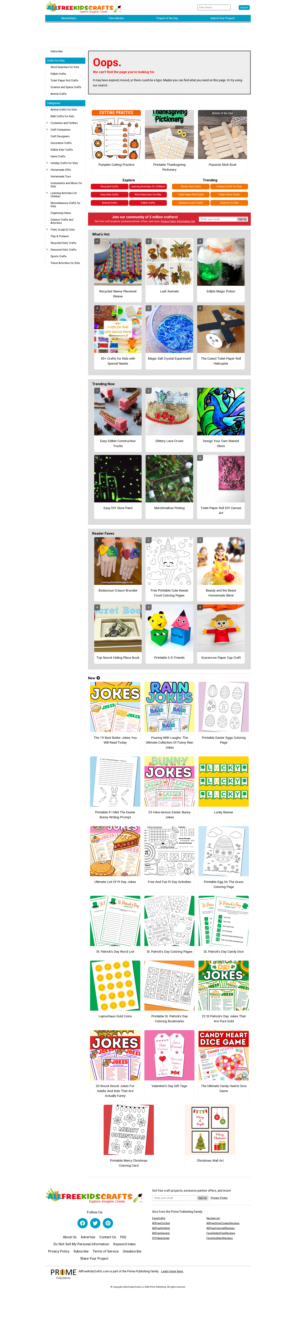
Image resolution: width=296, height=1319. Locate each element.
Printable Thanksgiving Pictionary (169, 167)
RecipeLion (213, 1218)
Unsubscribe (132, 1251)
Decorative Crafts (61, 143)
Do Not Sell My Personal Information (81, 1244)
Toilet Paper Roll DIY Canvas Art (221, 510)
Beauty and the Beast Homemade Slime (221, 592)
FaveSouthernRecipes (219, 1238)
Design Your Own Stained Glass (221, 443)
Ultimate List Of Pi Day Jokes (115, 882)
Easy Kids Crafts (110, 194)
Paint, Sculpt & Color (63, 229)
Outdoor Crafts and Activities (62, 221)
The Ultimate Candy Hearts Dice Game (223, 1088)
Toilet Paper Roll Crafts (64, 80)
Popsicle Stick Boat (222, 165)
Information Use (186, 221)
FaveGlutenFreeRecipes (220, 1233)
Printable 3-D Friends (169, 658)
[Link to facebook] (82, 1223)
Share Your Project (94, 1258)
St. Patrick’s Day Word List (115, 952)
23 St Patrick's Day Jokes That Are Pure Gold (224, 1018)
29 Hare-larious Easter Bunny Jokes (169, 814)
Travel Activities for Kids (65, 263)
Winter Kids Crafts (191, 186)
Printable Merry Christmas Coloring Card (128, 1163)
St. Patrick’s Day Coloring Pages (169, 952)
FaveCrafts (158, 1218)
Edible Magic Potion (221, 291)
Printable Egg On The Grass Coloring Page (224, 884)
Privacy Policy (168, 221)
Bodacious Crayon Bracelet (117, 590)
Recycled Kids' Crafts (63, 243)
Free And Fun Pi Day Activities (169, 882)
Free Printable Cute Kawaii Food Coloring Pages (169, 592)
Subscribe (57, 51)
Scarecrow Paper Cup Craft (221, 658)
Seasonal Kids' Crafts (63, 249)
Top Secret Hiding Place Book (117, 658)
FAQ (123, 1237)
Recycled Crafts (109, 186)
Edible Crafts (58, 73)
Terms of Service (106, 1251)
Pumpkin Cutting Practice (116, 165)
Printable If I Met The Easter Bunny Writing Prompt (115, 814)
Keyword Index (124, 1244)
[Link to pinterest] (108, 1223)
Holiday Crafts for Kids (64, 163)
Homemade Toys (61, 176)
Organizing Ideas (61, 213)
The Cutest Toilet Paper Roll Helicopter (221, 361)
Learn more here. (172, 1271)
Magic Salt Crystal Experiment (169, 358)
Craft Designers (60, 136)
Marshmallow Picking (169, 508)
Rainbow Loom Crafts (191, 202)
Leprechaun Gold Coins (115, 1016)
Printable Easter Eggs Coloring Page (224, 740)
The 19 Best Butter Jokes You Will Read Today (115, 740)
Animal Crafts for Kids (64, 109)
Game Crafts (58, 156)
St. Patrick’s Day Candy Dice (224, 952)
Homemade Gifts (61, 169)
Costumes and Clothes (64, 123)
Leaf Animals (169, 291)
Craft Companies (61, 129)
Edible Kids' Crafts (62, 149)
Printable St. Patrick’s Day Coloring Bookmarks (169, 1018)
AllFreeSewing (161, 1233)
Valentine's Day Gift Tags (169, 1086)
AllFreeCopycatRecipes (220, 1228)
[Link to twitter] (95, 1223)
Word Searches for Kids (65, 67)
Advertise (88, 1237)
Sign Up (242, 219)
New (91, 678)
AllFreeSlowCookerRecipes (222, 1223)
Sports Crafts (59, 256)
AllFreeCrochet (161, 1223)
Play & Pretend (60, 236)
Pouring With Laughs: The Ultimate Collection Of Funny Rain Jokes (169, 743)
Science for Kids (229, 202)
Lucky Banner (223, 812)
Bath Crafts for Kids (62, 116)
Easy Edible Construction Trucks (118, 443)
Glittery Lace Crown (169, 441)
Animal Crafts (59, 93)
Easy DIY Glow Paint (117, 508)
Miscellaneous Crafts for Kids (65, 204)
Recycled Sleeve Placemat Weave (118, 293)
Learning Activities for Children (64, 194)
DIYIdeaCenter (161, 1238)
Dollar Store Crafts (229, 194)
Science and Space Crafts (66, 87)
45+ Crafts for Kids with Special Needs (118, 361)
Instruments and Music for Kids (66, 185)
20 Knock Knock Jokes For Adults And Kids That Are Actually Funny (115, 1091)
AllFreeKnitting (161, 1228)
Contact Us (107, 1237)
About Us (70, 1237)
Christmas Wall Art (210, 1161)
